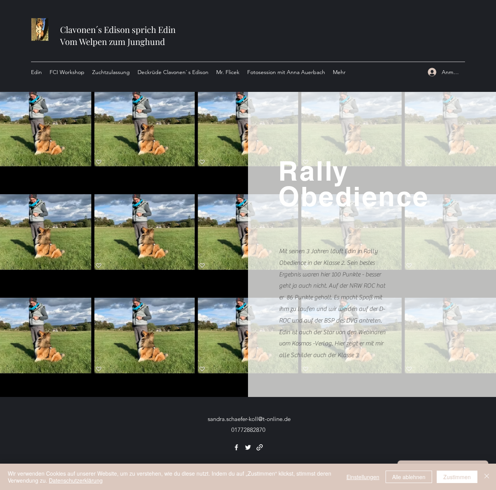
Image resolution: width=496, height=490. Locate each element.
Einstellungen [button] (362, 477)
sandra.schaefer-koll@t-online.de (249, 419)
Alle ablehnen (408, 477)
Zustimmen (457, 477)
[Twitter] (248, 447)
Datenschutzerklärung (76, 480)
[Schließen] (486, 477)
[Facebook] (236, 447)
